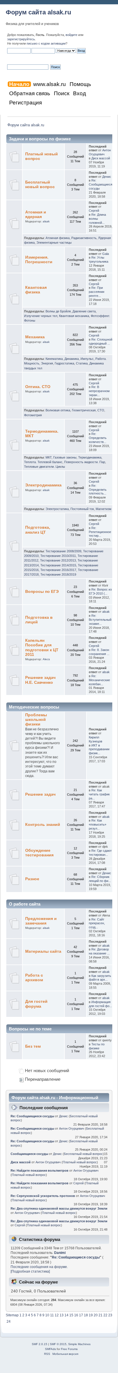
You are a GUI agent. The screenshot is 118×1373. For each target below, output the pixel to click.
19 (91, 1315)
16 (76, 1315)
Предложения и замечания (41, 920)
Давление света (84, 311)
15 (71, 1315)
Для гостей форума (36, 1003)
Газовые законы (64, 457)
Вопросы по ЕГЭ (42, 591)
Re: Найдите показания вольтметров (39, 1170)
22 (105, 1315)
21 (101, 1315)
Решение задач (40, 794)
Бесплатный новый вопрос (40, 184)
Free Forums (69, 1349)
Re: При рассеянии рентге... (96, 291)
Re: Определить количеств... (98, 438)
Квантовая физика (36, 289)
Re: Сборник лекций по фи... (100, 879)
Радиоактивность (84, 238)
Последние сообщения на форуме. (39, 1267)
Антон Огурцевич (100, 152)
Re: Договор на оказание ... (99, 951)
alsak (46, 221)
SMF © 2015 (58, 1344)
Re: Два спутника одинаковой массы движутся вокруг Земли (59, 1208)
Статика (82, 363)
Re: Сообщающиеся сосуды (100, 184)
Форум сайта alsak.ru (38, 12)
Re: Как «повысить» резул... (97, 824)
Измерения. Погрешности (38, 259)
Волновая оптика (58, 410)
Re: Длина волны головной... (97, 218)
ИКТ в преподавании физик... (99, 749)
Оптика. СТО (37, 387)
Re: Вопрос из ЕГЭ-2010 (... (100, 591)
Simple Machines (79, 1344)
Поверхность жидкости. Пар (84, 462)
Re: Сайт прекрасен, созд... (97, 923)
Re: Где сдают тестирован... (100, 852)
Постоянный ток (82, 509)
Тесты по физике (97, 1046)
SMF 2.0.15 (39, 1344)
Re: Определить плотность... (98, 489)
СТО (100, 410)
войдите (71, 35)
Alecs (46, 659)
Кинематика (54, 358)
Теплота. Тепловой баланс (43, 462)
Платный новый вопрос (80, 1162)
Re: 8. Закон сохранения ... (99, 652)
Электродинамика (43, 485)
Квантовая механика (74, 316)
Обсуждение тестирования (39, 852)
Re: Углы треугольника (98, 259)
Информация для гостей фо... (100, 1004)
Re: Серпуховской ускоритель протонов (43, 1196)
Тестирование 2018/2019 (58, 574)
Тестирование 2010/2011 (58, 555)
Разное (32, 879)
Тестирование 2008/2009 (63, 551)
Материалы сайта (43, 951)
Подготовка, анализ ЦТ (37, 529)
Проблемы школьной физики (36, 719)
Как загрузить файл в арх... (100, 977)
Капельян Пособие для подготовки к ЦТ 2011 (41, 647)
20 (96, 1315)
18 (86, 1315)
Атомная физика (58, 238)
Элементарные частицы (54, 242)
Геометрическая (84, 410)
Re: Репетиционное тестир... (100, 532)
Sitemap (12, 1315)
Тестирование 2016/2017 (58, 570)
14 (66, 1315)
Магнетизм (103, 509)
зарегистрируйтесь (21, 39)
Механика (35, 337)
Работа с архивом (34, 977)
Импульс (87, 358)
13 (62, 1315)
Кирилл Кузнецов (95, 739)
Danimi (60, 1253)
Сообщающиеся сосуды (29, 1154)
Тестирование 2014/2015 (58, 565)
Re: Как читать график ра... (99, 794)
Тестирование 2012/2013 (58, 560)
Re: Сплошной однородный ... (100, 341)
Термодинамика (89, 457)
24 (9, 1321)
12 (57, 1315)
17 (81, 1315)
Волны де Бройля (58, 311)
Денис (106, 176)
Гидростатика (64, 363)
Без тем (33, 1046)
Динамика (71, 358)
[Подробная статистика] (30, 1271)
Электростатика (57, 509)
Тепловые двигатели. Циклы (44, 466)
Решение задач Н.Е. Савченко (40, 679)
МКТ (49, 457)
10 (47, 1315)
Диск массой (100, 158)
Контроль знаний (42, 824)
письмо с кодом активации (46, 43)
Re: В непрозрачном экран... (99, 391)
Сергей (94, 210)
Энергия (47, 363)
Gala (105, 253)
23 (110, 1315)
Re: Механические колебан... (99, 680)
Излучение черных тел (40, 316)
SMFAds (50, 1349)
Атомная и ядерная (35, 214)
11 (52, 1315)
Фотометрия (33, 415)
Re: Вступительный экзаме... (100, 619)
